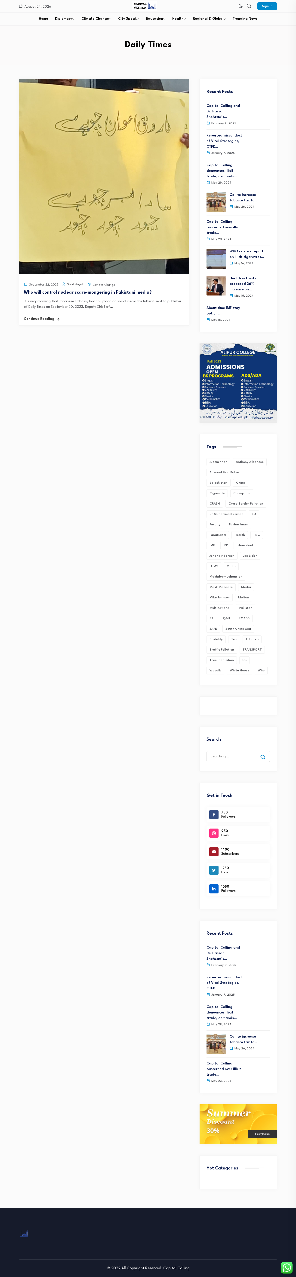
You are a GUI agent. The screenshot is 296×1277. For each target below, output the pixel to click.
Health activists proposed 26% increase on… (243, 284)
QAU (226, 618)
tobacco (252, 639)
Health (178, 19)
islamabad (245, 545)
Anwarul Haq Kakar (224, 472)
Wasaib (215, 670)
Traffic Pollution (222, 649)
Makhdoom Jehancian (226, 576)
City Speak (127, 19)
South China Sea (238, 628)
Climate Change (95, 19)
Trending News (245, 19)
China (240, 482)
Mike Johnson (220, 597)
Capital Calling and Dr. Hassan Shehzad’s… (223, 111)
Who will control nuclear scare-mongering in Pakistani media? (88, 292)
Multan (243, 597)
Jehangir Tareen (222, 555)
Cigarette (217, 493)
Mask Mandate (221, 587)
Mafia (231, 566)
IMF (212, 545)
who (261, 670)
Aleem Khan (218, 462)
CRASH (215, 503)
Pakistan (245, 608)
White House (239, 670)
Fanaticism (218, 535)
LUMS (214, 566)
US (244, 660)
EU (254, 514)
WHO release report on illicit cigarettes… (247, 254)
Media (246, 587)
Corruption (241, 493)
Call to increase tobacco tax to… (243, 197)
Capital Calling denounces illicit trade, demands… (222, 171)
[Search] (266, 752)
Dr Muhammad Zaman (226, 514)
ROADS (244, 618)
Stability (216, 639)
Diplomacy (63, 19)
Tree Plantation (222, 660)
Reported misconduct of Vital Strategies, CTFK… (224, 141)
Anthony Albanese (250, 462)
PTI (212, 618)
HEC (256, 535)
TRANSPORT (252, 649)
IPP (225, 545)
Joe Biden (250, 555)
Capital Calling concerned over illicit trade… (224, 227)
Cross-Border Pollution (245, 503)
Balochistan (219, 482)
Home (43, 19)
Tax (234, 639)
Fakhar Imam (238, 524)
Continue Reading (39, 319)
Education (154, 19)
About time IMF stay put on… (223, 310)
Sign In (267, 6)
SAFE (213, 628)
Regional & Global (208, 19)
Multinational (220, 608)
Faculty (215, 524)
